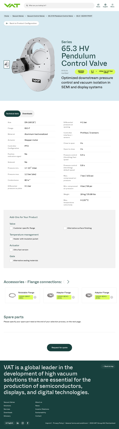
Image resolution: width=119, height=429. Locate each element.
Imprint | (48, 423)
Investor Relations (42, 409)
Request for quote (60, 347)
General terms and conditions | (76, 423)
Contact (38, 416)
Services (7, 409)
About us (38, 402)
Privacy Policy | (58, 423)
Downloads (8, 413)
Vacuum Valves (18, 16)
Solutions (7, 406)
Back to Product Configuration (23, 23)
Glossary (7, 416)
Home (6, 16)
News (37, 406)
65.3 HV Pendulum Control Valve (60, 16)
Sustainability (40, 413)
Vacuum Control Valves (36, 16)
